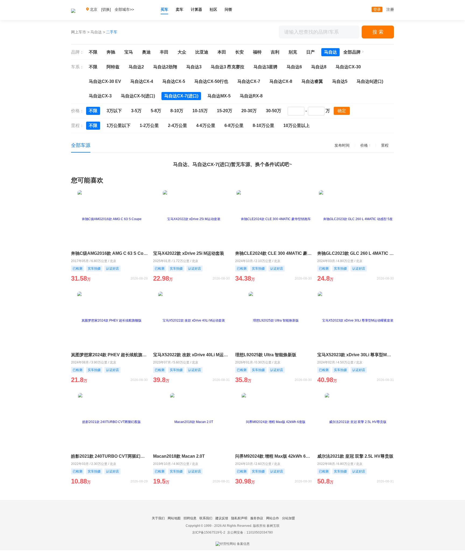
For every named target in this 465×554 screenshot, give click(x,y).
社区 (213, 9)
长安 (239, 52)
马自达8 (318, 67)
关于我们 (158, 518)
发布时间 (342, 145)
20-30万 (249, 110)
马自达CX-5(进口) (138, 96)
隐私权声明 (239, 518)
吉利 (275, 52)
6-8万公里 (234, 125)
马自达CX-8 (280, 81)
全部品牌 (352, 52)
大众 (182, 52)
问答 (228, 9)
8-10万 (176, 110)
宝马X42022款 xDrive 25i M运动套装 (188, 253)
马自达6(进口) (370, 81)
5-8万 (156, 110)
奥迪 (146, 52)
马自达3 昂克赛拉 (227, 67)
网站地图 (174, 518)
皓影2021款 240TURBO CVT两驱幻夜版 (109, 456)
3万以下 (114, 110)
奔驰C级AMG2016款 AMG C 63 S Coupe (109, 253)
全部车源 (80, 145)
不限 (93, 52)
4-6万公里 (205, 125)
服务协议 (256, 518)
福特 (257, 52)
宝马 (128, 52)
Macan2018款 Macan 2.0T (179, 456)
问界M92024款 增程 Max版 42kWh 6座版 (273, 456)
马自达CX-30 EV (105, 81)
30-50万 (273, 110)
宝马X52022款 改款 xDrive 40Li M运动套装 (191, 354)
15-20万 (224, 110)
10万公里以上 (296, 125)
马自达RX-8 (251, 96)
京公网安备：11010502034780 (250, 532)
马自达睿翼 (312, 81)
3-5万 (136, 110)
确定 (341, 110)
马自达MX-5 (219, 96)
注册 (390, 9)
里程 (385, 145)
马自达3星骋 (265, 67)
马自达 (96, 32)
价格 (364, 145)
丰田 (164, 52)
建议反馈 (221, 518)
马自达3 (194, 67)
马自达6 (294, 67)
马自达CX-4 (141, 81)
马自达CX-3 (100, 96)
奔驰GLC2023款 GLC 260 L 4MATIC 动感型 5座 (355, 253)
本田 (221, 52)
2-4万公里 (177, 125)
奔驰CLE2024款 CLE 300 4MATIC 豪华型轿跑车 (273, 253)
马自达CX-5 (173, 81)
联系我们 (205, 518)
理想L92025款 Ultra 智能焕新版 (265, 354)
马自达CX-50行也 (211, 81)
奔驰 (111, 52)
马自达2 (136, 67)
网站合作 (272, 518)
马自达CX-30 (348, 67)
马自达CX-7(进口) (181, 96)
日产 (310, 52)
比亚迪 (201, 52)
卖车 (179, 9)
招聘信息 (190, 518)
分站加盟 (288, 518)
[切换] (106, 9)
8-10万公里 (263, 125)
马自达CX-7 (248, 81)
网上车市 (78, 32)
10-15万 (200, 110)
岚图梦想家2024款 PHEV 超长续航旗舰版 (109, 354)
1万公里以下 (119, 125)
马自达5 (339, 81)
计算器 (196, 9)
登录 (377, 9)
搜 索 (377, 32)
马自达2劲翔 (165, 67)
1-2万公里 (149, 125)
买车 (164, 9)
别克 (292, 52)
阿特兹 (113, 67)
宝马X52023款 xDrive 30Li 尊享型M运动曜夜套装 (355, 354)
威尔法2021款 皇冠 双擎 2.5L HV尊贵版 (355, 456)
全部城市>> (124, 9)
